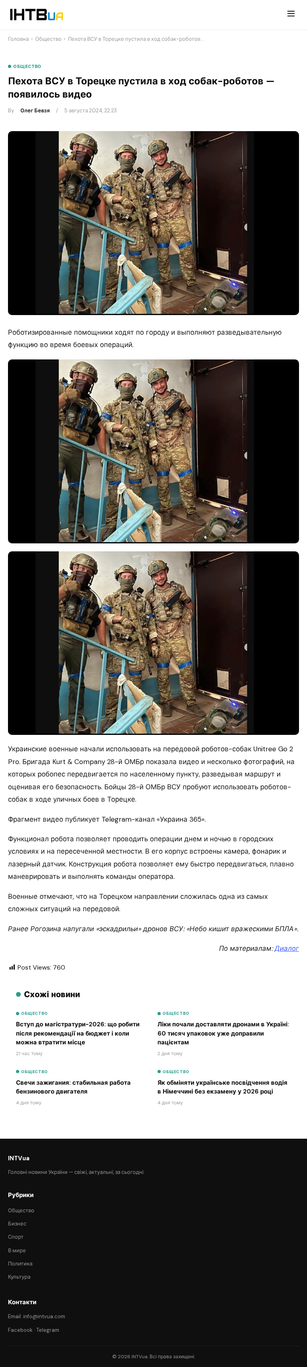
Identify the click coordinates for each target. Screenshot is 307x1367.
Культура (19, 1276)
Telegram (47, 1330)
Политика (20, 1263)
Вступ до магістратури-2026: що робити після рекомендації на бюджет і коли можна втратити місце (78, 1033)
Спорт (16, 1236)
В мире (17, 1250)
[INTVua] (36, 14)
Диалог (287, 948)
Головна (18, 39)
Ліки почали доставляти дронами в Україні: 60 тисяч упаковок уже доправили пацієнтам (223, 1033)
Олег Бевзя (35, 110)
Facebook (20, 1330)
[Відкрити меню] (291, 15)
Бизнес (17, 1223)
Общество (48, 39)
